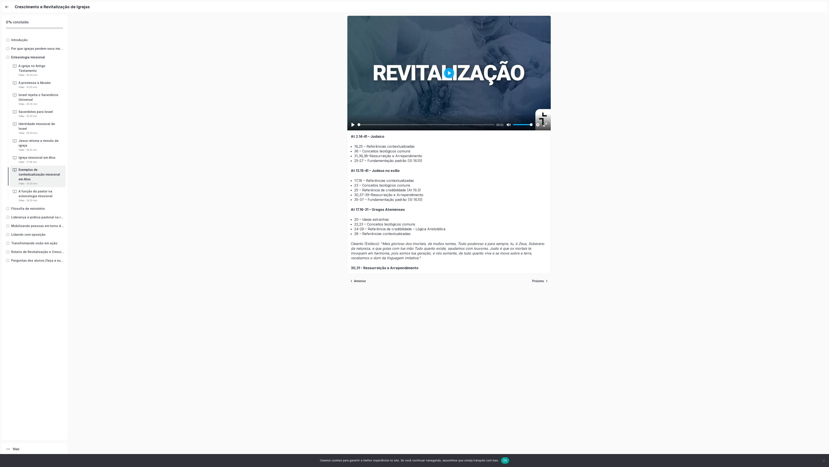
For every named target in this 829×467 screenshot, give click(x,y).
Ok (505, 460)
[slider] (426, 125)
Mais (16, 449)
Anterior (360, 281)
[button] (34, 40)
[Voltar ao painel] (7, 7)
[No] (823, 460)
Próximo (538, 281)
